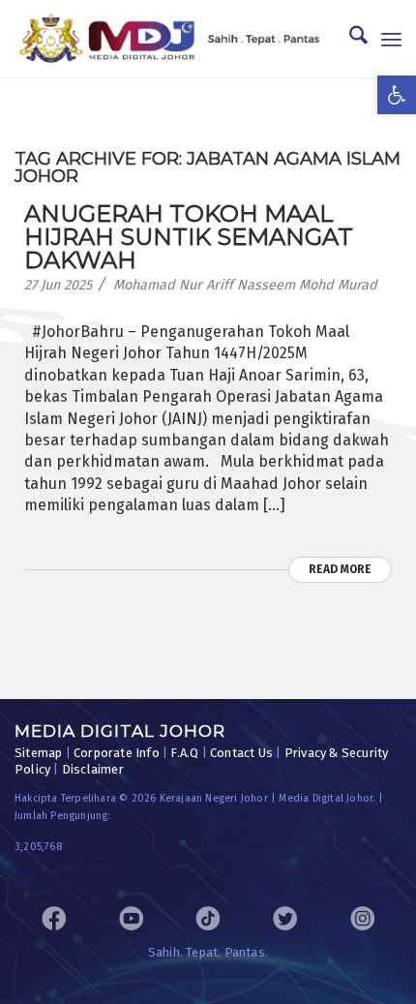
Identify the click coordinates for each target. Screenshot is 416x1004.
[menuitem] (349, 38)
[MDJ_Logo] (169, 38)
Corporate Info (117, 752)
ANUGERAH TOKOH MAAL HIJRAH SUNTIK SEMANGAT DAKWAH (188, 236)
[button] (396, 95)
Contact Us (241, 752)
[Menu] (391, 38)
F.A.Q (184, 752)
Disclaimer (93, 769)
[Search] (349, 38)
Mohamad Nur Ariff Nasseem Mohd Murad (245, 285)
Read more (340, 569)
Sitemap (38, 752)
